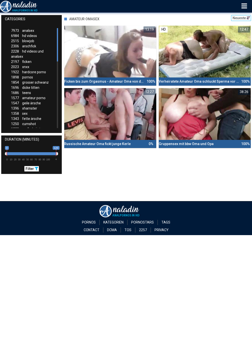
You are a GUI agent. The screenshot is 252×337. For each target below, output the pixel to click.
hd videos (24, 36)
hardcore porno (28, 72)
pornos (22, 77)
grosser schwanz (30, 82)
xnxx (20, 67)
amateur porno (28, 98)
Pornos (89, 222)
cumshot (23, 124)
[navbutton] (244, 6)
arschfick (23, 46)
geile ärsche (26, 103)
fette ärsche (26, 119)
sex (19, 113)
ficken (21, 62)
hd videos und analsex (27, 53)
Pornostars (142, 222)
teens (21, 93)
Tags (165, 222)
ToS (128, 230)
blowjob (22, 41)
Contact (91, 230)
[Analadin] (25, 6)
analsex (22, 31)
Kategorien (113, 222)
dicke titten (25, 88)
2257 (143, 230)
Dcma (112, 230)
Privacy (162, 230)
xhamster (24, 108)
